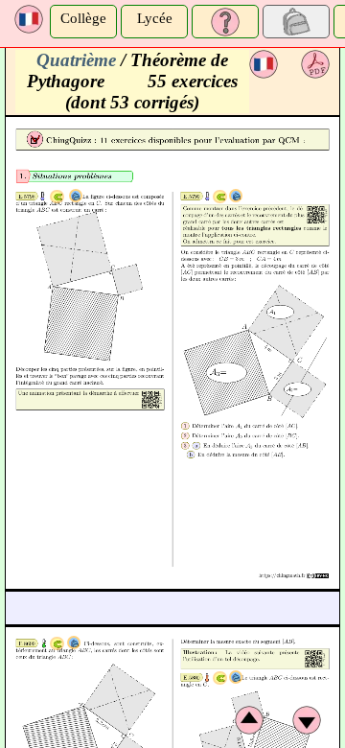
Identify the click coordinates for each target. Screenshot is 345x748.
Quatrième (76, 60)
